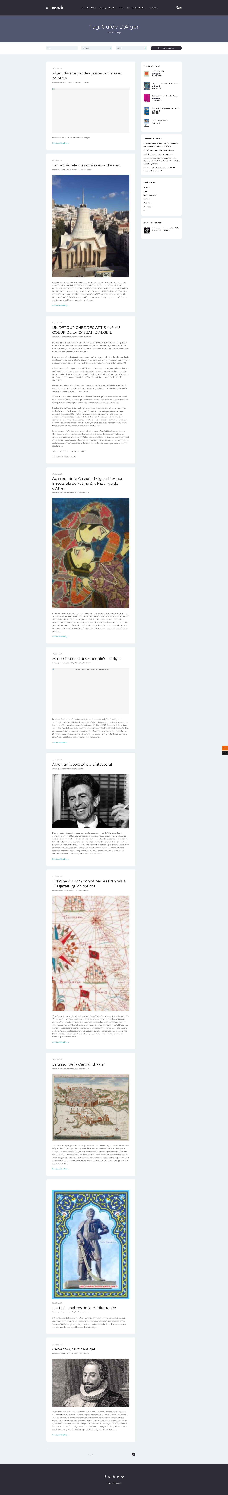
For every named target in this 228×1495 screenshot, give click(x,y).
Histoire (86, 82)
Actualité (147, 187)
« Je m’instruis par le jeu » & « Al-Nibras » (159, 150)
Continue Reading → (60, 143)
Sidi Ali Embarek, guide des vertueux (158, 154)
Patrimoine (87, 169)
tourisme (147, 211)
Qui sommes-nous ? (136, 8)
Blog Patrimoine (76, 82)
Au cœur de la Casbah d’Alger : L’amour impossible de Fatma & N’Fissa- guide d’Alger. (87, 484)
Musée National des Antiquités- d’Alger (86, 658)
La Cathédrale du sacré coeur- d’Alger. (86, 165)
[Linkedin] (118, 1476)
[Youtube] (114, 1476)
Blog (121, 8)
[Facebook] (105, 1476)
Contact (153, 8)
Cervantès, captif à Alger (73, 1349)
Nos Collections (88, 8)
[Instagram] (109, 1476)
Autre (146, 191)
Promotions (148, 207)
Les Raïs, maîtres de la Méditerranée (84, 1308)
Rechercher (167, 48)
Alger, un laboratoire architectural (82, 764)
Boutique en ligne (107, 8)
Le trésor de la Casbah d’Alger (78, 1064)
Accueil (111, 32)
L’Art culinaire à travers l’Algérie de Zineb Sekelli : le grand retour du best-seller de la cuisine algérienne (161, 161)
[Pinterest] (122, 1476)
